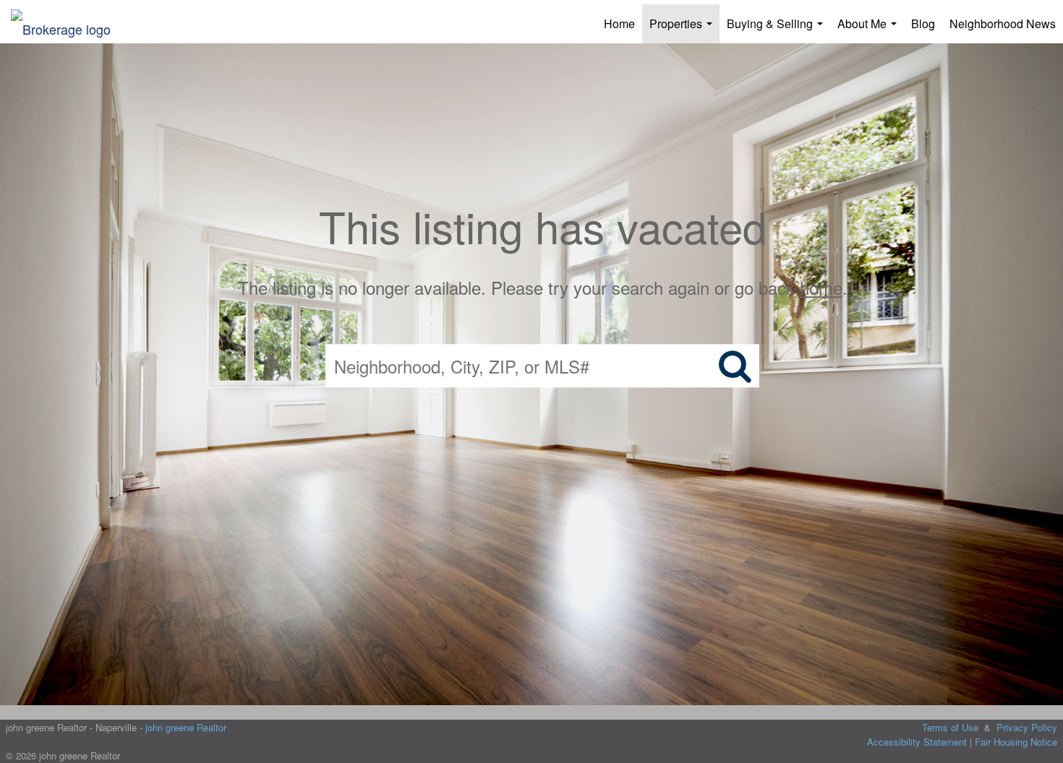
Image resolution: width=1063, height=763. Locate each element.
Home (619, 23)
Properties (683, 29)
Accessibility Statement (917, 742)
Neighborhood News (1002, 23)
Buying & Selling (778, 29)
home (821, 287)
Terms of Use (950, 727)
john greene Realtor (185, 727)
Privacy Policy (1026, 727)
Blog (923, 23)
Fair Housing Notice (1016, 742)
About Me (869, 29)
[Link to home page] (68, 23)
